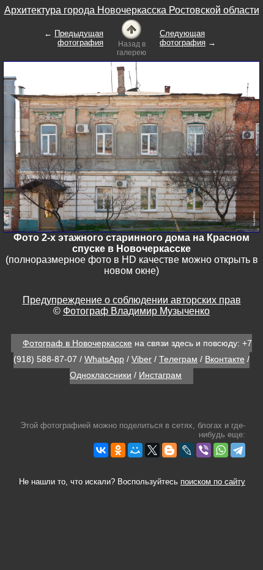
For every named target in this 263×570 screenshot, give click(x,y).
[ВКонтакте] (101, 450)
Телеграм (178, 359)
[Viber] (203, 450)
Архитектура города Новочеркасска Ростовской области (131, 10)
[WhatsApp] (220, 450)
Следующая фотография (183, 38)
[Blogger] (169, 450)
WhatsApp (104, 359)
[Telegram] (238, 450)
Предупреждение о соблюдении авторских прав (132, 300)
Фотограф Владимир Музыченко (136, 311)
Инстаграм (160, 375)
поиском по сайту (212, 481)
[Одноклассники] (118, 450)
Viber (142, 359)
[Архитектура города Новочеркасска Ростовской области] (131, 28)
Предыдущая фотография (78, 38)
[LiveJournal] (186, 450)
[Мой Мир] (135, 450)
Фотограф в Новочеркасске (77, 343)
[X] (152, 450)
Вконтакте (225, 359)
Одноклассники (101, 375)
